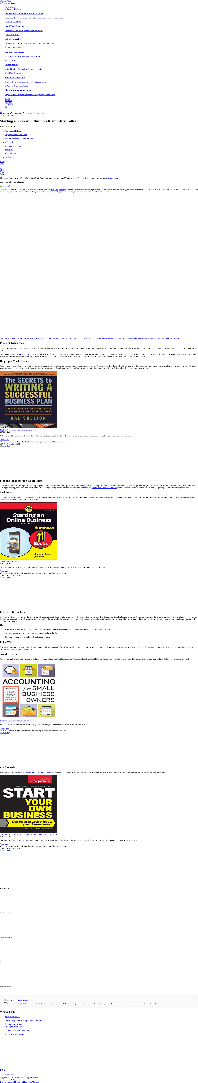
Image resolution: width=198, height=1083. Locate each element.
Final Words (9, 157)
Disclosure (16, 1080)
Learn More (4, 440)
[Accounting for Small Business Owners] (28, 719)
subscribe (28, 1082)
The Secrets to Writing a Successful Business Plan (18, 430)
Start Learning (10, 7)
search (36, 1082)
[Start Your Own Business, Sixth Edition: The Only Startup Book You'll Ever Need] (28, 832)
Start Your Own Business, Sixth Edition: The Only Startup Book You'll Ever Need (29, 834)
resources (19, 1082)
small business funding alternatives (104, 488)
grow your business (135, 619)
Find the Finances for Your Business (19, 138)
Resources (8, 101)
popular (11, 1082)
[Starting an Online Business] (28, 559)
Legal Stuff (9, 105)
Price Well (9, 150)
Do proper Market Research (16, 135)
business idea (24, 354)
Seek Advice (10, 142)
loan (84, 486)
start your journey (58, 190)
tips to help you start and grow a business (35, 772)
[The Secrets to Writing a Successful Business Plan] (28, 428)
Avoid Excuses (11, 153)
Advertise (8, 103)
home (4, 1082)
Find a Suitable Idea (13, 131)
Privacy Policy (5, 1080)
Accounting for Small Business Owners (14, 721)
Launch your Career (7, 115)
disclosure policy (111, 178)
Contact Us (17, 113)
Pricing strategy (150, 647)
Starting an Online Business (10, 561)
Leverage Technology (13, 146)
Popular (7, 99)
